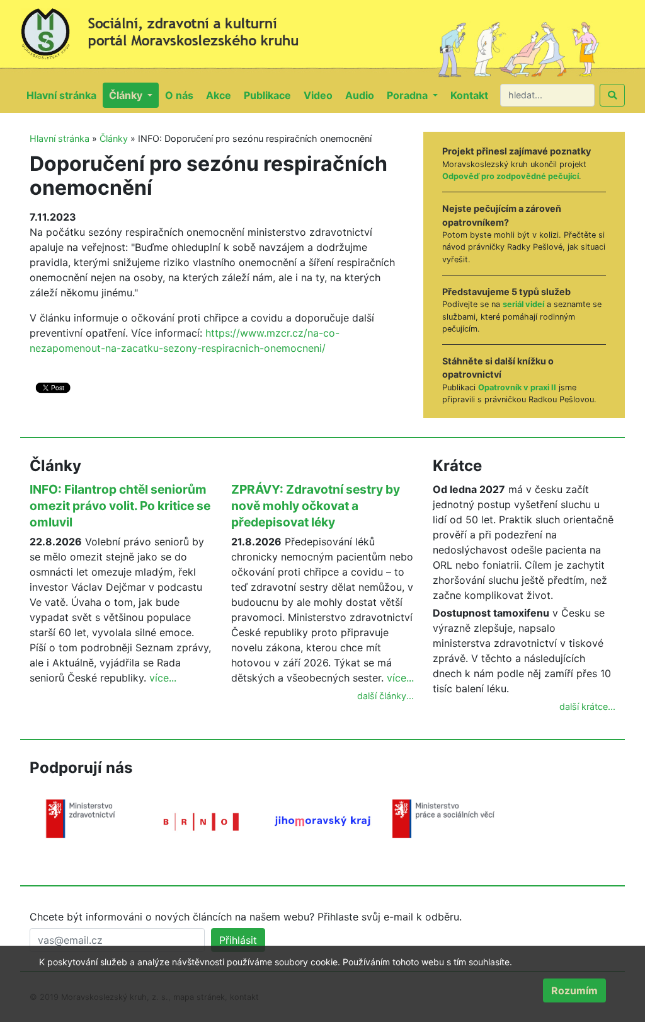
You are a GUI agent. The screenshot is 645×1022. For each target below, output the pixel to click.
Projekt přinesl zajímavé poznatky (516, 151)
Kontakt (472, 95)
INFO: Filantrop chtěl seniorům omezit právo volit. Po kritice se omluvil (120, 506)
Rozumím (574, 990)
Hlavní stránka (64, 95)
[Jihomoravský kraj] (322, 820)
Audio (362, 95)
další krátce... (587, 706)
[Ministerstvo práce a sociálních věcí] (443, 817)
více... (162, 677)
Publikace (270, 95)
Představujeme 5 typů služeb (506, 291)
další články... (385, 695)
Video (321, 95)
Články (114, 138)
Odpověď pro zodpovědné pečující (510, 176)
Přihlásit (238, 940)
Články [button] (127, 95)
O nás (182, 95)
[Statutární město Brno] (202, 821)
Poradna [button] (408, 95)
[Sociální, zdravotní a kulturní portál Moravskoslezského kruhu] (171, 29)
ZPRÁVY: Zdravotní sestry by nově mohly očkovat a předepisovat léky (315, 506)
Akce (221, 95)
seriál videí (523, 304)
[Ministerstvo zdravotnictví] (81, 817)
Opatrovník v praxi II (517, 387)
